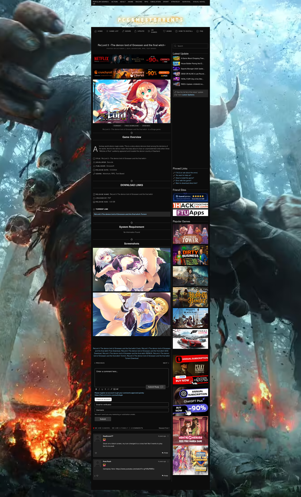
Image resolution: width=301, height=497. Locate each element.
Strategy (175, 2)
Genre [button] (128, 31)
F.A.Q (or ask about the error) (187, 172)
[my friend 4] (190, 212)
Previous (100, 363)
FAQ (201, 31)
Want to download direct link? (186, 183)
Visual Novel (199, 2)
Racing (139, 2)
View (190, 233)
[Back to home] (150, 16)
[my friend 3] (190, 205)
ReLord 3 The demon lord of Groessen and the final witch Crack (117, 348)
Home (100, 31)
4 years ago (162, 436)
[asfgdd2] (190, 430)
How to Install (186, 31)
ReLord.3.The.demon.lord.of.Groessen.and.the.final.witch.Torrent (120, 214)
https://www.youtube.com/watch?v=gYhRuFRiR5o (135, 469)
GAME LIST (114, 31)
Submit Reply (153, 387)
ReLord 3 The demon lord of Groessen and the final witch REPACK (127, 353)
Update (141, 31)
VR (94, 4)
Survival (186, 2)
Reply (166, 453)
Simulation (155, 2)
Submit (103, 419)
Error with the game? (183, 180)
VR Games (154, 31)
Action (114, 2)
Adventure (136, 48)
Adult (123, 2)
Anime (130, 2)
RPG (146, 2)
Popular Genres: (101, 2)
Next (165, 363)
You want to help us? (183, 175)
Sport (166, 2)
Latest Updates (188, 94)
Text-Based (151, 48)
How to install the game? (185, 178)
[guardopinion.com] (190, 197)
